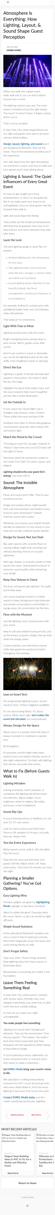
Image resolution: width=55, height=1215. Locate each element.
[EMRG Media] (8, 3)
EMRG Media (15, 1069)
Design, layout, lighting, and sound (22, 144)
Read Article (13, 1173)
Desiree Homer (14, 50)
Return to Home (27, 1183)
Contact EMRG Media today (19, 1097)
